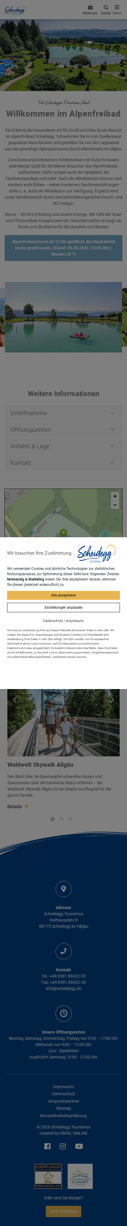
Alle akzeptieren (63, 595)
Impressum (75, 621)
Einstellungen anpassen (64, 607)
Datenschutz (53, 621)
